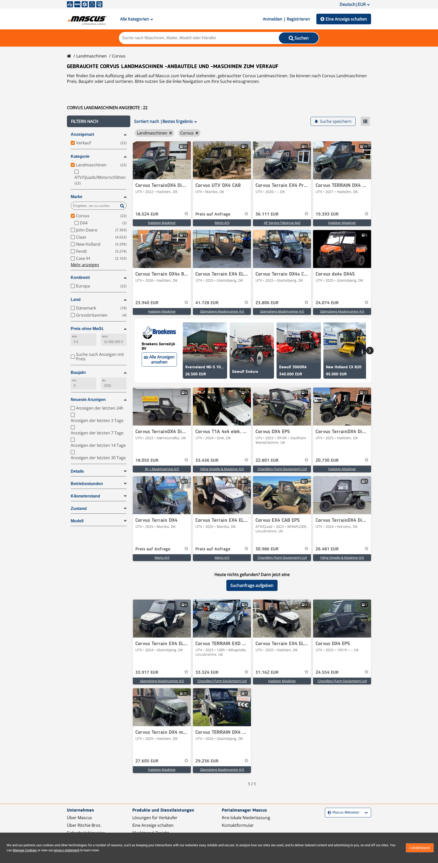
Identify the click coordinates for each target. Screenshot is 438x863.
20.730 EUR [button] (327, 460)
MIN (74, 336)
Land (76, 299)
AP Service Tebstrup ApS (282, 222)
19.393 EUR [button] (327, 214)
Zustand (79, 508)
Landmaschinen (91, 56)
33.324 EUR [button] (206, 672)
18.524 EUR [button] (146, 214)
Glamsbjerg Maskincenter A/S (222, 311)
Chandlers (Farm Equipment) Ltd (282, 469)
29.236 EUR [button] (206, 761)
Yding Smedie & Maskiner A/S (222, 469)
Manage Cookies (25, 850)
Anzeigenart (82, 134)
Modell (77, 521)
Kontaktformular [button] (238, 825)
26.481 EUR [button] (327, 549)
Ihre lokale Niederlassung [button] (246, 817)
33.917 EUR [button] (146, 672)
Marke (76, 197)
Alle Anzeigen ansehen (162, 359)
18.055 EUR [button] (146, 460)
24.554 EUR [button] (327, 672)
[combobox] (328, 813)
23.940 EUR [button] (146, 303)
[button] (98, 121)
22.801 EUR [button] (267, 460)
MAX (105, 336)
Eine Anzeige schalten (346, 19)
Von (74, 380)
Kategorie (80, 156)
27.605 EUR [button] (146, 761)
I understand (420, 848)
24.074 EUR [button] (327, 303)
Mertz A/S (222, 222)
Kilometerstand (85, 496)
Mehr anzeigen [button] (85, 264)
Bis (103, 380)
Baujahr (78, 372)
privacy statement (66, 850)
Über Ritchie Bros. (84, 825)
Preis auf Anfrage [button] (212, 214)
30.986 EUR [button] (267, 549)
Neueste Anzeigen (88, 399)
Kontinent (80, 277)
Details (77, 471)
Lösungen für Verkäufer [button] (154, 817)
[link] (162, 160)
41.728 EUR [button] (206, 303)
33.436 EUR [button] (206, 460)
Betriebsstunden (87, 484)
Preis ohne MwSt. (87, 329)
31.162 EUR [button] (267, 672)
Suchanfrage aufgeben (251, 585)
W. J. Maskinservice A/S (162, 469)
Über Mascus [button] (79, 817)
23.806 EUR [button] (267, 303)
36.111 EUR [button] (267, 214)
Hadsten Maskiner (162, 222)
